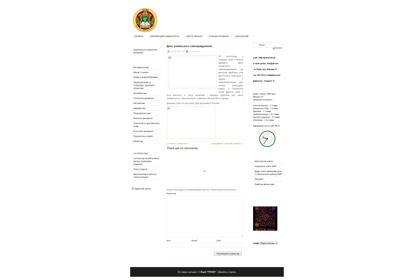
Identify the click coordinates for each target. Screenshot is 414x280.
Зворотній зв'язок (143, 188)
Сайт (218, 240)
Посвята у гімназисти (178, 143)
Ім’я (169, 240)
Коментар (171, 193)
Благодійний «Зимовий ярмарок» (226, 143)
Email (194, 240)
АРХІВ (256, 243)
